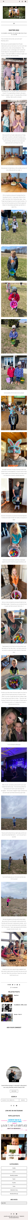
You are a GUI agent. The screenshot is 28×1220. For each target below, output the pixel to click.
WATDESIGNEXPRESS (14, 1217)
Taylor (14, 1179)
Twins (14, 1186)
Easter (10, 33)
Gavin (14, 1171)
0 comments (15, 987)
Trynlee (14, 1182)
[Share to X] (12, 984)
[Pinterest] (25, 1)
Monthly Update (14, 1175)
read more (14, 1091)
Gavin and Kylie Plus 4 (13, 1216)
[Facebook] (19, 1)
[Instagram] (22, 1)
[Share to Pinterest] (17, 984)
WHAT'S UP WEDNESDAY (14, 1128)
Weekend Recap (14, 1193)
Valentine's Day (14, 1190)
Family (14, 1168)
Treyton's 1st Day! (14, 1155)
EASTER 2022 (14, 30)
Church (5, 33)
